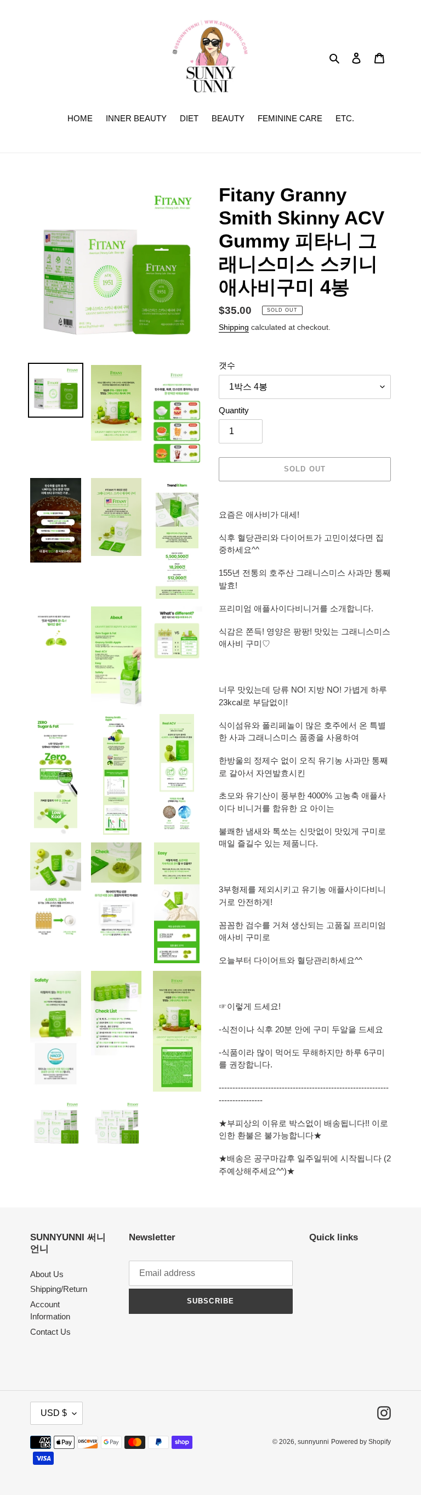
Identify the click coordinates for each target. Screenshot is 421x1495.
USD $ (54, 1413)
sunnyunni (313, 1442)
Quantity (234, 410)
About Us (47, 1274)
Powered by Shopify (361, 1442)
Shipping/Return (58, 1289)
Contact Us (50, 1331)
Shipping (234, 327)
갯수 (227, 365)
